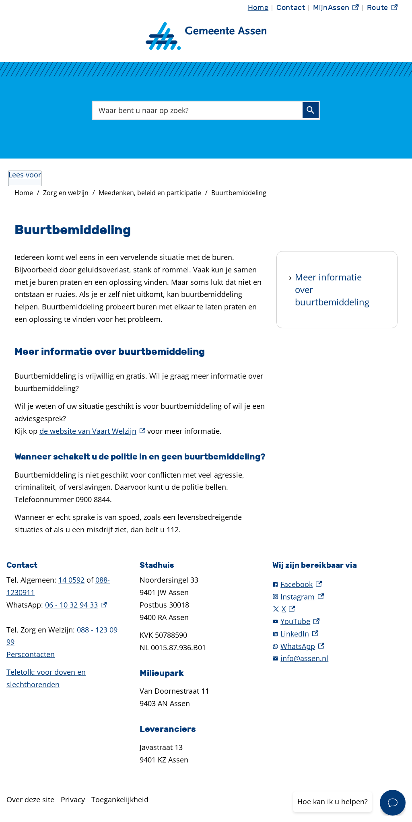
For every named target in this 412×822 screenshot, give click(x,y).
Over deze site (30, 799)
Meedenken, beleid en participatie (150, 192)
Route (382, 10)
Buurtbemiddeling (238, 192)
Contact (290, 8)
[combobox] (206, 110)
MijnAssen (336, 10)
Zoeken (311, 110)
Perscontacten (30, 654)
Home (258, 8)
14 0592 (71, 580)
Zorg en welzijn (66, 192)
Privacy (73, 799)
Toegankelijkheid (119, 799)
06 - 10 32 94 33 (76, 605)
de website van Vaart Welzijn (92, 431)
